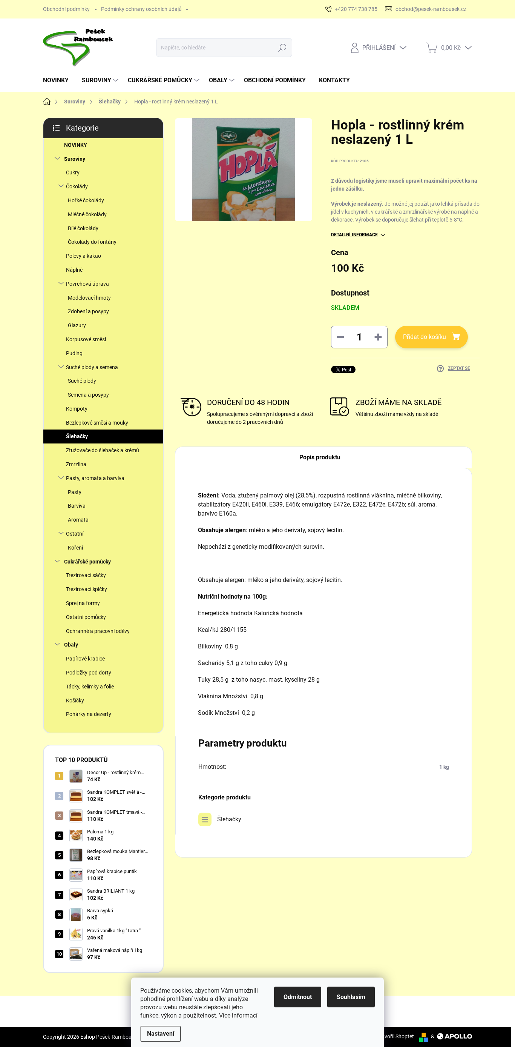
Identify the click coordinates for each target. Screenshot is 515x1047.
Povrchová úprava (87, 284)
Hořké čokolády (86, 200)
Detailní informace (354, 234)
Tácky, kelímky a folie (90, 687)
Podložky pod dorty (88, 673)
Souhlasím (351, 997)
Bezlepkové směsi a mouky (97, 423)
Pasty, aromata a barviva (95, 478)
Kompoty (76, 409)
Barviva (77, 506)
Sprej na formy (83, 603)
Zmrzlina (76, 464)
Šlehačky (77, 436)
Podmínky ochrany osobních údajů (141, 9)
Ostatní (74, 534)
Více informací (238, 1015)
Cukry (73, 172)
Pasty (74, 492)
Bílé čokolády (83, 228)
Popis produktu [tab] (319, 457)
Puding (74, 353)
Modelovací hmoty (89, 298)
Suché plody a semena (92, 367)
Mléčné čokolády (87, 214)
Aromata (78, 520)
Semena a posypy (88, 395)
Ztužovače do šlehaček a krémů (102, 450)
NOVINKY (75, 145)
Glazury (77, 325)
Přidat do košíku (424, 336)
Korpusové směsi (86, 339)
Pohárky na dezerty (88, 714)
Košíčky (75, 700)
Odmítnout (298, 997)
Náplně (74, 270)
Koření (75, 548)
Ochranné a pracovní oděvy (98, 631)
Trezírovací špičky (86, 589)
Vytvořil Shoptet (395, 1036)
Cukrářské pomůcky (87, 562)
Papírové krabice (85, 659)
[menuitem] (58, 80)
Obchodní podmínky (66, 9)
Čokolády (77, 186)
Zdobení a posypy (88, 311)
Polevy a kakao (83, 256)
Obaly (71, 645)
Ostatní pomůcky (86, 617)
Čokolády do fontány (92, 242)
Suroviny (74, 159)
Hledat (282, 48)
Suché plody (82, 381)
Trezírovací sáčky (86, 575)
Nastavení (160, 1033)
